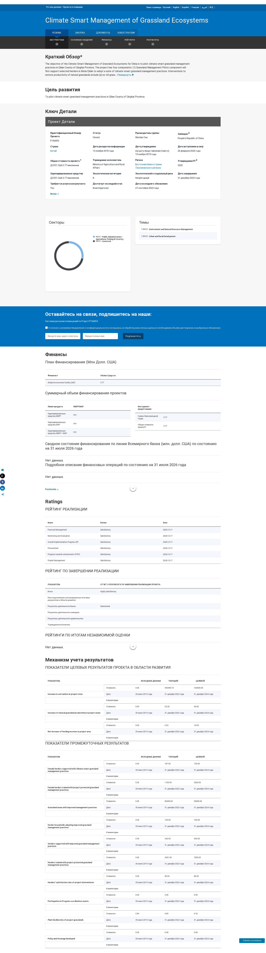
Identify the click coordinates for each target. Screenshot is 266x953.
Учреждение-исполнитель (107, 160)
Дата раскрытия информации (109, 146)
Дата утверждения (145, 146)
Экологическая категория (107, 173)
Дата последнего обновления (151, 183)
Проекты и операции (73, 7)
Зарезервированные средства (66, 173)
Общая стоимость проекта (65, 160)
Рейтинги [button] (130, 40)
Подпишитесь (133, 336)
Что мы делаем (53, 7)
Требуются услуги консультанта (67, 183)
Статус (97, 133)
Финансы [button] (107, 40)
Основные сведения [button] (82, 40)
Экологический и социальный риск (154, 173)
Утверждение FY (187, 160)
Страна (54, 146)
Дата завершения (187, 173)
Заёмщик (183, 133)
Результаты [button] (153, 40)
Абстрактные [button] (57, 40)
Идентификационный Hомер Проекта (65, 135)
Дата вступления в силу (190, 146)
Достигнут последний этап (107, 183)
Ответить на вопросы (252, 940)
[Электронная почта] (2, 470)
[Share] (2, 482)
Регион (139, 160)
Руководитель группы (147, 133)
